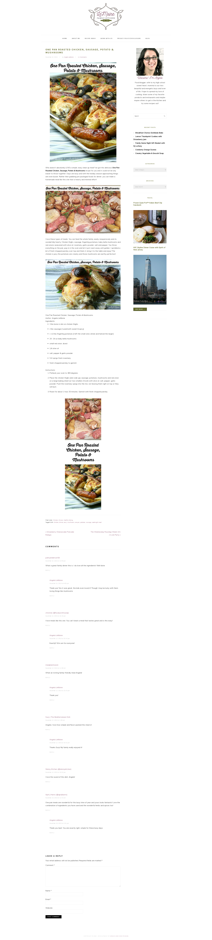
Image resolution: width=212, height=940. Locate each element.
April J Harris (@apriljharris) (56, 795)
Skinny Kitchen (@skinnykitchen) (58, 769)
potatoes (82, 522)
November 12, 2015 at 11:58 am (55, 668)
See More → (140, 309)
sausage (88, 522)
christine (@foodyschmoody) (57, 613)
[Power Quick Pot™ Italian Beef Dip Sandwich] (150, 227)
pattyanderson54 (52, 558)
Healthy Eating (68, 520)
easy (65, 522)
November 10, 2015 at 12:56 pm (55, 561)
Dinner (61, 520)
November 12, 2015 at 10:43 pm (60, 638)
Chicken (55, 520)
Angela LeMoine (56, 580)
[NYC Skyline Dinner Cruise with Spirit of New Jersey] (150, 280)
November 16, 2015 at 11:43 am (55, 798)
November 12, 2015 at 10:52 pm (55, 772)
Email (48, 899)
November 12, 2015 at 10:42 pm (60, 742)
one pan (77, 522)
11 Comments (82, 57)
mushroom (70, 522)
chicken (56, 522)
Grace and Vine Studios (119, 936)
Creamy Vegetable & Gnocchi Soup (149, 153)
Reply (47, 570)
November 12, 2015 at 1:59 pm (55, 720)
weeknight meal (97, 522)
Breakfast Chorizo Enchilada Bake (149, 133)
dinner (61, 522)
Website (49, 908)
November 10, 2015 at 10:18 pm (55, 616)
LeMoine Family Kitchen (106, 17)
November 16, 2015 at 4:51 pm (59, 823)
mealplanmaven (51, 665)
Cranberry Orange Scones (145, 150)
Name (48, 891)
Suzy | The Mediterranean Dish (57, 717)
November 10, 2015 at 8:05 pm (59, 583)
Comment (50, 865)
